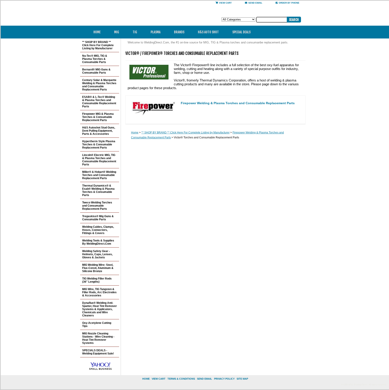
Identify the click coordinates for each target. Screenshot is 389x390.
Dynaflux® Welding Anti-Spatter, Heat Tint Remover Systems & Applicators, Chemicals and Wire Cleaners (99, 309)
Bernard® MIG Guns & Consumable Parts (96, 71)
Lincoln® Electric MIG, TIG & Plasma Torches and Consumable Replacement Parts (99, 159)
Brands (179, 32)
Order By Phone (289, 3)
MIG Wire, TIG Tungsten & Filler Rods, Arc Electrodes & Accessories (99, 292)
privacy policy (224, 378)
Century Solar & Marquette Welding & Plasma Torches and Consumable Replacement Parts (99, 85)
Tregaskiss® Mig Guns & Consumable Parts (98, 218)
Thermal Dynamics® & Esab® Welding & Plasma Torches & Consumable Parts (98, 190)
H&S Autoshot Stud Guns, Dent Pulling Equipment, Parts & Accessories (98, 130)
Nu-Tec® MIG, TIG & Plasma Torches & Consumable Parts (94, 59)
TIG (135, 32)
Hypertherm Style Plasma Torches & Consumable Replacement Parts (98, 144)
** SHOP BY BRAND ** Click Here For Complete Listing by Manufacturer (185, 132)
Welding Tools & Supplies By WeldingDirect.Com (98, 242)
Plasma (156, 32)
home (146, 378)
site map (242, 378)
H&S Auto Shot (208, 32)
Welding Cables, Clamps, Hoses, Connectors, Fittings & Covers (98, 230)
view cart (158, 378)
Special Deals (241, 32)
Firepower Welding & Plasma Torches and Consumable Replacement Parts (238, 103)
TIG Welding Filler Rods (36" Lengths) (97, 280)
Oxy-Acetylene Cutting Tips (96, 324)
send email (255, 3)
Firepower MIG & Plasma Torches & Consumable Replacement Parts (98, 117)
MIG (116, 32)
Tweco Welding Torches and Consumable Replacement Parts (97, 205)
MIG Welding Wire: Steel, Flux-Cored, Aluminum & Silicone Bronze (97, 268)
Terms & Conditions (181, 378)
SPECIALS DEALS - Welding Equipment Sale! (98, 352)
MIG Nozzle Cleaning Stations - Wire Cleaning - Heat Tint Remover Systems (98, 338)
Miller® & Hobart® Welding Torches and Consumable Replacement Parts (99, 175)
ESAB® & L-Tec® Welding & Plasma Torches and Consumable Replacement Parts (99, 101)
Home (97, 32)
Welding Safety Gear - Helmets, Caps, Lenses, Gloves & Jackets (97, 254)
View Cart (225, 3)
